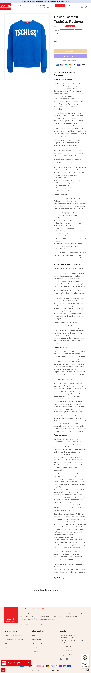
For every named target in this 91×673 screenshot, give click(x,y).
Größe (56, 33)
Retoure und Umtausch (13, 639)
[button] (18, 5)
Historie (35, 651)
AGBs (31, 670)
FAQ (6, 643)
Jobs (33, 635)
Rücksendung (78, 28)
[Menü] (88, 655)
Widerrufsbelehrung (53, 670)
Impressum (8, 647)
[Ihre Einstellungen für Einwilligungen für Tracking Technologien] (88, 670)
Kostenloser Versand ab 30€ (67, 28)
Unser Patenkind (38, 643)
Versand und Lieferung (13, 635)
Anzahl (56, 41)
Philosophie (36, 647)
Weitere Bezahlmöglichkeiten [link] (70, 60)
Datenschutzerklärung (41, 670)
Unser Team (36, 639)
